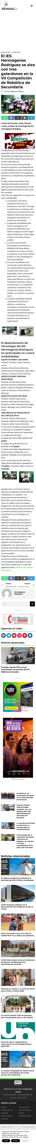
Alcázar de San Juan (7, 1110)
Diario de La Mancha (25, 1110)
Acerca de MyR (21, 1097)
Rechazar (15, 1141)
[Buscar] (32, 603)
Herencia (21, 1113)
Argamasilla (4, 1113)
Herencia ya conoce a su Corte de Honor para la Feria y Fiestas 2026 (18, 990)
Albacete (3, 1107)
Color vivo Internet (17, 1127)
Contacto (13, 1097)
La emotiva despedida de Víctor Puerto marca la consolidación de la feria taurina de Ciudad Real (17, 1073)
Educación (5, 52)
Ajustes (25, 1141)
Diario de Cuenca (24, 1107)
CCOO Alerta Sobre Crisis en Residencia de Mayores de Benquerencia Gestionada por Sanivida (18, 962)
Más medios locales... (25, 1116)
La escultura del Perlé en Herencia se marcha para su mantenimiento (26, 826)
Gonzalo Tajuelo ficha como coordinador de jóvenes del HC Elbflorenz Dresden (15, 669)
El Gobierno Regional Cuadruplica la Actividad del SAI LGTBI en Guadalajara (17, 879)
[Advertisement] (18, 31)
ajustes (25, 1137)
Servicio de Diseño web (25, 1095)
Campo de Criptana (6, 1116)
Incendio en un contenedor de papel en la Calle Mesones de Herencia (25, 796)
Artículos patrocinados (10, 1095)
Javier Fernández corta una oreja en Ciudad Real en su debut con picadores (17, 935)
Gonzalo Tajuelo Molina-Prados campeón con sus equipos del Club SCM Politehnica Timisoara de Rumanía (24, 811)
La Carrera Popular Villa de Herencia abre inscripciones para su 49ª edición (17, 1016)
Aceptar (6, 1141)
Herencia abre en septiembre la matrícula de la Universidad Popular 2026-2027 (16, 1044)
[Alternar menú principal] (32, 5)
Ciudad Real (4, 1119)
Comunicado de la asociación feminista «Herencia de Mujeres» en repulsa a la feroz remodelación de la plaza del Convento (25, 841)
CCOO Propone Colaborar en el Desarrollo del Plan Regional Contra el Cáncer (17, 907)
